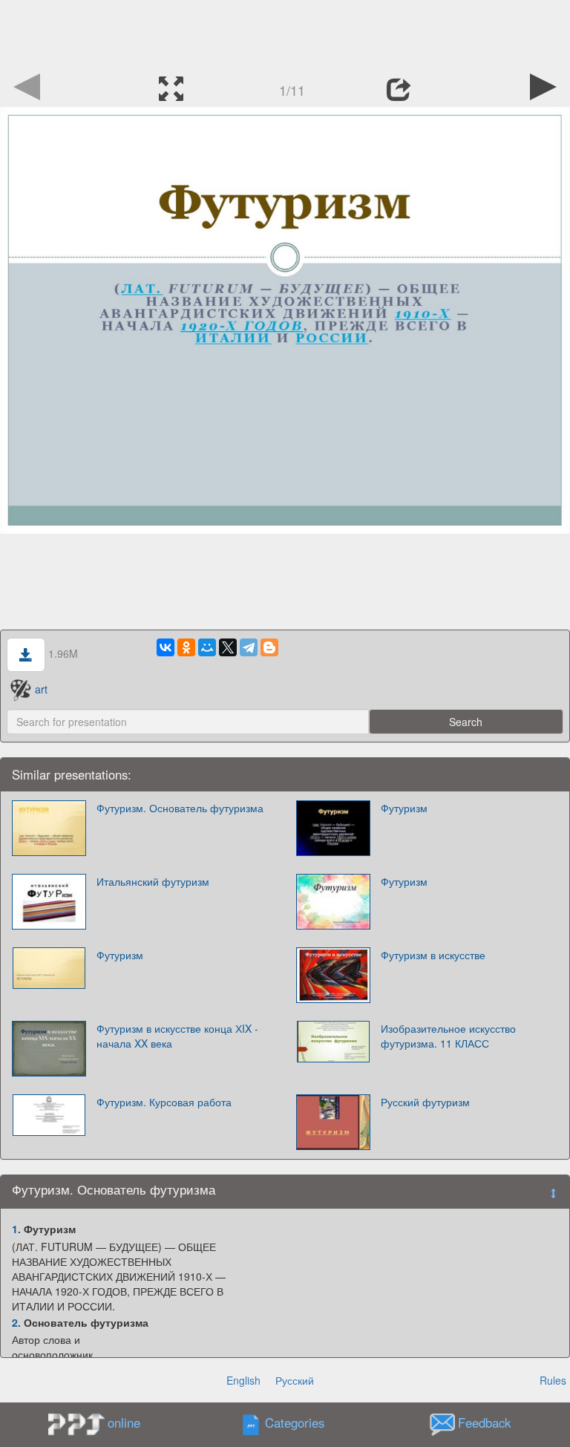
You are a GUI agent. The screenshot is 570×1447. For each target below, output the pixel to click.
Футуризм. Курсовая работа (164, 1101)
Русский (294, 1380)
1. (16, 1228)
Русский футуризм (425, 1101)
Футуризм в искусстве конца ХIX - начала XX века (177, 1036)
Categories (294, 1423)
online (124, 1422)
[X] (228, 647)
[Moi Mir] (207, 647)
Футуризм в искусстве (433, 954)
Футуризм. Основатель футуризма (179, 807)
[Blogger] (269, 647)
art (41, 689)
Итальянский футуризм (152, 881)
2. (16, 1322)
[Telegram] (249, 647)
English (243, 1380)
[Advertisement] (285, 33)
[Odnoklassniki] (186, 647)
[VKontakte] (165, 647)
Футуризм (404, 807)
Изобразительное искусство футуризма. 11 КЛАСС (448, 1036)
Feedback (484, 1423)
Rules (553, 1380)
